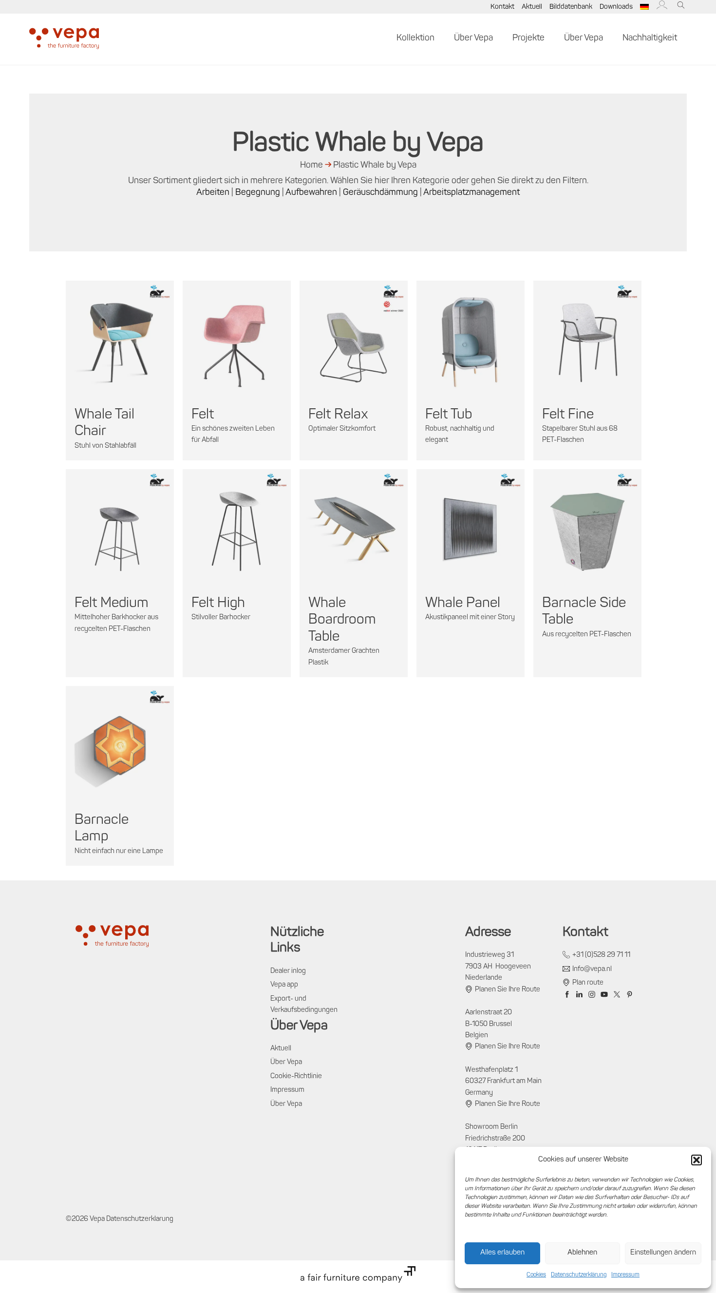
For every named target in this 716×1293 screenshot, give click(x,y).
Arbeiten (212, 193)
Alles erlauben (502, 1252)
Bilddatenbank (570, 7)
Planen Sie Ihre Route (507, 989)
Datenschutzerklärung (578, 1275)
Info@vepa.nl (592, 969)
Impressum (625, 1275)
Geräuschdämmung (380, 193)
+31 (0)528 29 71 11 (601, 955)
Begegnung (257, 193)
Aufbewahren (311, 193)
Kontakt (502, 7)
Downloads (616, 7)
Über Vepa (473, 38)
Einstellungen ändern (663, 1252)
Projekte (528, 38)
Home (311, 165)
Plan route (587, 983)
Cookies (536, 1275)
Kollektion (415, 38)
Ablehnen (582, 1252)
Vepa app (284, 985)
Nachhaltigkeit (649, 38)
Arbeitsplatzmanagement (471, 193)
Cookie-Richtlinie (296, 1076)
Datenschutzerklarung (139, 1219)
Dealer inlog (288, 971)
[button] (696, 1160)
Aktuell (532, 7)
